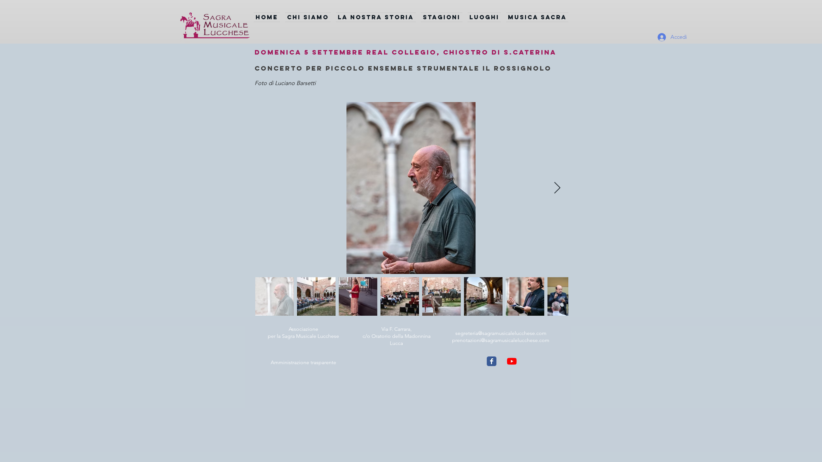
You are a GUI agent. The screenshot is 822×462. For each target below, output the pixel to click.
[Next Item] (557, 188)
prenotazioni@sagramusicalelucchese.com (500, 340)
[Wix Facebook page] (491, 361)
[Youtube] (512, 361)
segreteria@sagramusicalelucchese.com (501, 333)
